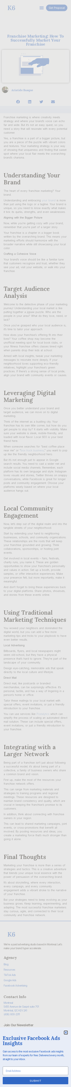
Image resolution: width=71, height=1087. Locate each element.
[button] (65, 1032)
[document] (35, 543)
